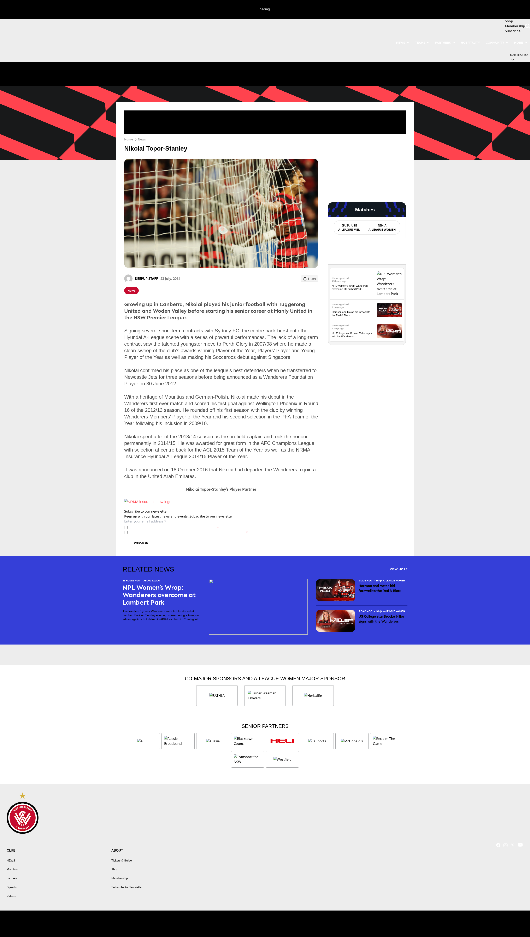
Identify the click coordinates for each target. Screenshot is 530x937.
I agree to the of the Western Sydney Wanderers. (174, 527)
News (142, 139)
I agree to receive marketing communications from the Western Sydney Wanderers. (188, 532)
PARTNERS (443, 42)
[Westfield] (282, 759)
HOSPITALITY (470, 42)
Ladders (12, 878)
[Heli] (282, 741)
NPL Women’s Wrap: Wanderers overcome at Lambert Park (159, 595)
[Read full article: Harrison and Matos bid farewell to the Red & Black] (389, 310)
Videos (11, 896)
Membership (119, 878)
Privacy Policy (158, 527)
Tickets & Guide (121, 860)
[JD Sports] (317, 741)
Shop (114, 869)
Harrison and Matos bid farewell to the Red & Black (380, 588)
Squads (12, 887)
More (518, 42)
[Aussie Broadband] (178, 741)
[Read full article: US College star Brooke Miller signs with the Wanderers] (389, 331)
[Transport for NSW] (247, 759)
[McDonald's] (352, 741)
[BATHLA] (216, 695)
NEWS (400, 42)
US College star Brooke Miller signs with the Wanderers (381, 618)
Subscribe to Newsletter (126, 887)
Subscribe (141, 542)
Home (128, 139)
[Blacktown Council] (247, 741)
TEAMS (420, 42)
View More (398, 569)
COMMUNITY (495, 42)
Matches (12, 869)
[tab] (349, 227)
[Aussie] (212, 741)
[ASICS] (143, 741)
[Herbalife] (313, 695)
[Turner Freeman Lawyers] (265, 695)
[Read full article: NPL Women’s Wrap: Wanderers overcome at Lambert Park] (389, 283)
